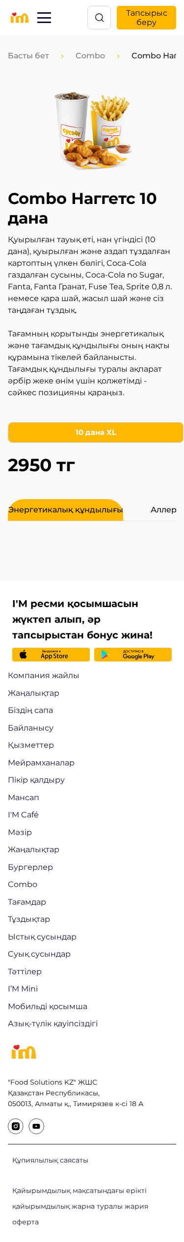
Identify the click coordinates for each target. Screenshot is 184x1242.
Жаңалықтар (33, 693)
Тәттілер (25, 971)
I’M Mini (23, 988)
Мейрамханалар (41, 762)
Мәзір (20, 832)
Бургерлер (30, 867)
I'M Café (23, 814)
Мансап (23, 797)
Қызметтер (31, 745)
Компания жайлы (43, 675)
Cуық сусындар (39, 954)
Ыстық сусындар (42, 936)
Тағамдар (27, 902)
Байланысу (30, 728)
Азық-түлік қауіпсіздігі (53, 1023)
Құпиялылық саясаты (50, 1160)
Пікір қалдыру (36, 780)
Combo (90, 55)
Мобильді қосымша (47, 1006)
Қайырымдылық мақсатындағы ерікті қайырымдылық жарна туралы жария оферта (80, 1206)
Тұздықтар (29, 919)
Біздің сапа (30, 710)
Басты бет (28, 55)
